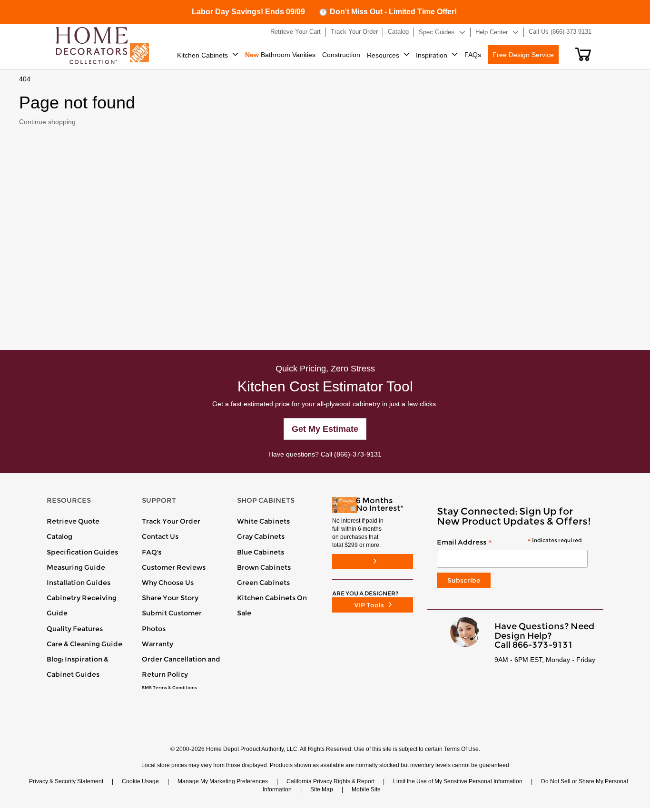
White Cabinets (263, 521)
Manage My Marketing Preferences (222, 781)
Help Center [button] (491, 32)
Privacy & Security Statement (66, 781)
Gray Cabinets (261, 536)
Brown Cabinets (264, 567)
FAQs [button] (472, 54)
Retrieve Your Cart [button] (295, 31)
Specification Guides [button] (82, 552)
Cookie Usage (140, 781)
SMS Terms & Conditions (169, 687)
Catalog (59, 536)
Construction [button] (341, 54)
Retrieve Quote (73, 521)
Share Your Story (170, 598)
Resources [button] (383, 55)
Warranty (157, 644)
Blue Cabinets (260, 552)
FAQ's (151, 552)
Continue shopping (47, 122)
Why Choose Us (168, 582)
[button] (583, 54)
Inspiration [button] (431, 55)
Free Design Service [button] (523, 54)
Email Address (509, 542)
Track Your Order (171, 521)
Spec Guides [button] (436, 32)
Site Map (321, 789)
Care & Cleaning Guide (84, 644)
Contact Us (160, 536)
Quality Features (75, 628)
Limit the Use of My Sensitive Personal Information (457, 781)
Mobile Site (366, 789)
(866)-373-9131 (358, 454)
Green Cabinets (263, 582)
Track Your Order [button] (354, 31)
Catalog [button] (398, 31)
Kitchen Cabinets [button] (202, 55)
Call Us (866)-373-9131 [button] (560, 31)
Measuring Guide (76, 567)
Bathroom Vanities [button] (280, 54)
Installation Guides (78, 582)
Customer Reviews (174, 567)
